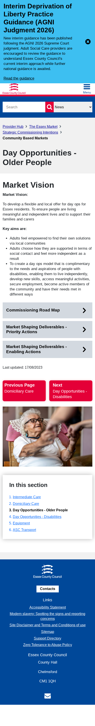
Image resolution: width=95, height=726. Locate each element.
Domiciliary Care (26, 504)
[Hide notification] (87, 41)
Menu (87, 92)
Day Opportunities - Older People (40, 510)
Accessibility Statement (47, 607)
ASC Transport (24, 530)
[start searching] (49, 107)
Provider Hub (13, 126)
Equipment (21, 523)
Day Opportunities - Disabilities (37, 517)
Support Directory (47, 638)
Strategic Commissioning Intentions (30, 132)
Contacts (47, 589)
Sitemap (47, 632)
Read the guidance (19, 78)
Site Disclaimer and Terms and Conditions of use (48, 625)
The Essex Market (43, 126)
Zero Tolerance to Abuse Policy (47, 645)
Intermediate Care (27, 497)
